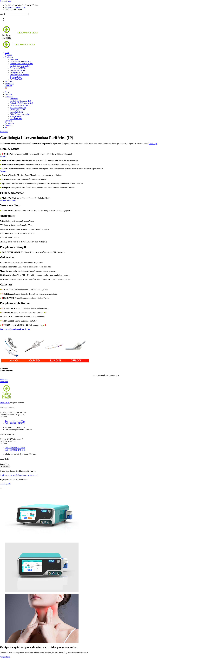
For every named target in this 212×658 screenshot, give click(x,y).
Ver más (3, 156)
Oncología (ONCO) (17, 70)
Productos (9, 57)
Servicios (8, 81)
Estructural (14, 59)
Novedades (9, 83)
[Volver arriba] (1, 488)
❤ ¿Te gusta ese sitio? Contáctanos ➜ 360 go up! (19, 475)
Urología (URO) (16, 72)
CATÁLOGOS (16, 79)
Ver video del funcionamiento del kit (15, 329)
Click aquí (153, 144)
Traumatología (15, 77)
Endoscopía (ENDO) (18, 68)
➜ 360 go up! (5, 484)
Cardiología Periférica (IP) (20, 66)
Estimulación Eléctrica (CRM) (21, 64)
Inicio (7, 53)
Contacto (8, 86)
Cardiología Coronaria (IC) (20, 61)
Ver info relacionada (8, 200)
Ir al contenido (5, 1)
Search (2, 14)
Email (2, 464)
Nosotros (8, 55)
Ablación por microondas (19, 75)
